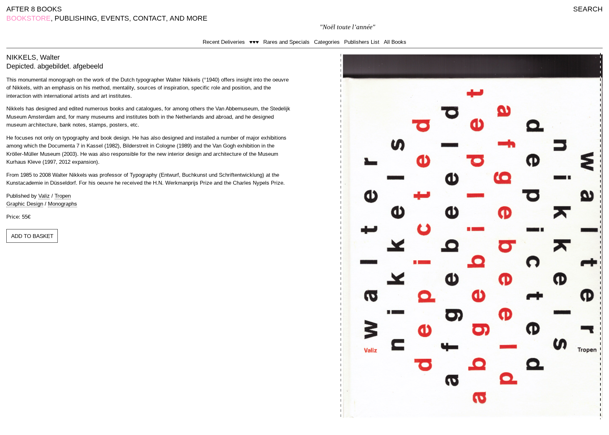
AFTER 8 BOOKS (34, 9)
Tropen (63, 196)
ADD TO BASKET (32, 236)
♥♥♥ (254, 42)
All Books (395, 42)
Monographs (62, 204)
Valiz (44, 196)
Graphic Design (24, 204)
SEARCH (588, 9)
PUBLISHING (76, 18)
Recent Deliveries (224, 42)
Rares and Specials (286, 42)
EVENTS (115, 18)
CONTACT (149, 18)
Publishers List (361, 42)
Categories (327, 42)
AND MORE (188, 18)
